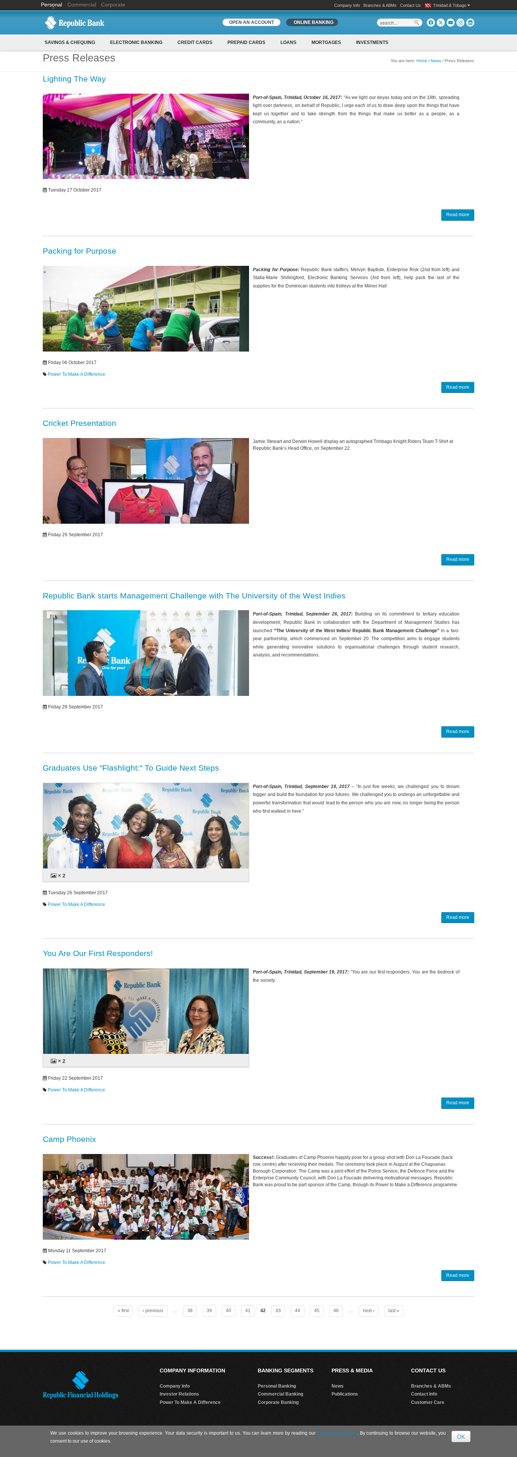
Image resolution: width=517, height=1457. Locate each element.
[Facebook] (431, 23)
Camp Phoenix (69, 1139)
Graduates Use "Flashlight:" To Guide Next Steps (131, 767)
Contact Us (410, 5)
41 (248, 1310)
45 (316, 1310)
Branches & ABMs (380, 5)
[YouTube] (451, 23)
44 (297, 1310)
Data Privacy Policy (337, 1433)
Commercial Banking (280, 1394)
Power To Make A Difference (76, 374)
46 (336, 1310)
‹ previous (153, 1310)
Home (421, 60)
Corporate (113, 5)
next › (368, 1310)
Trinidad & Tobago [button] (450, 5)
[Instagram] (460, 23)
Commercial (81, 5)
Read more (457, 214)
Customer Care (427, 1402)
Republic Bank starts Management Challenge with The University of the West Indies (194, 595)
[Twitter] (441, 23)
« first (123, 1310)
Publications (345, 1394)
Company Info (347, 5)
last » (393, 1310)
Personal (52, 5)
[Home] (74, 22)
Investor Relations (179, 1394)
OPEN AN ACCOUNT (251, 22)
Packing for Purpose (79, 250)
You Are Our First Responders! (98, 953)
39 (209, 1310)
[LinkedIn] (470, 23)
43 (278, 1310)
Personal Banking (277, 1386)
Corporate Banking (278, 1402)
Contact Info (424, 1394)
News (436, 60)
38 (190, 1310)
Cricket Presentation (79, 423)
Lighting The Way (74, 78)
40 (228, 1310)
